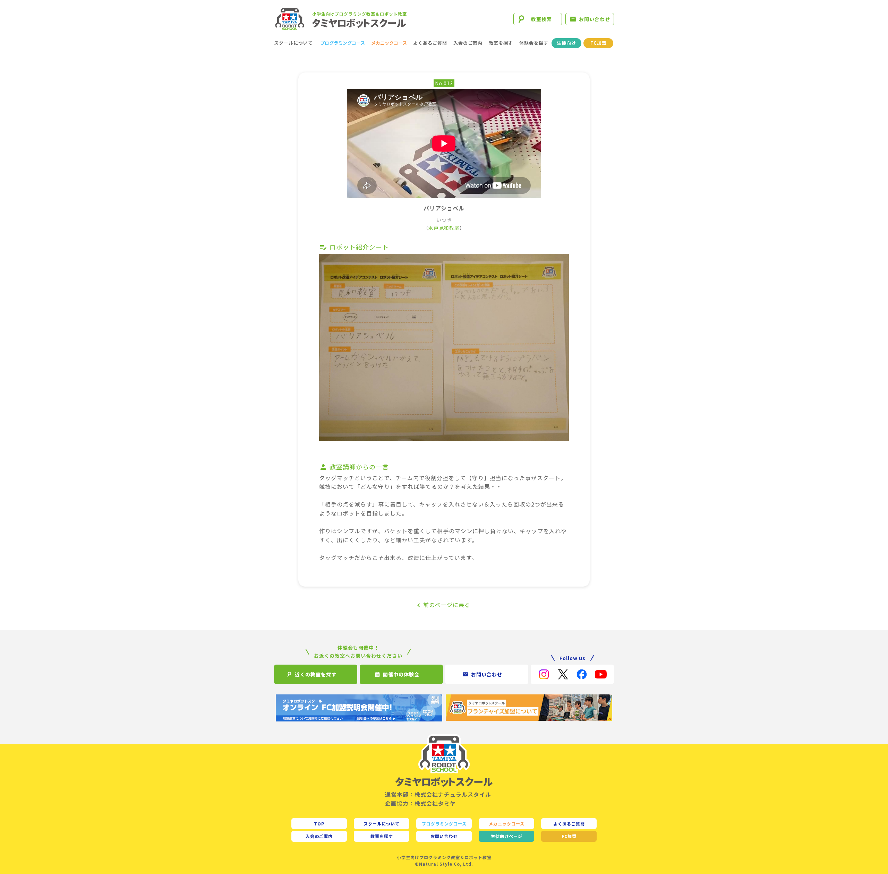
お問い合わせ (594, 19)
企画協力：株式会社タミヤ (420, 803)
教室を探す (501, 43)
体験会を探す (533, 43)
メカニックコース (389, 43)
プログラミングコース (342, 43)
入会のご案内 (468, 43)
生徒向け (566, 43)
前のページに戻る (446, 604)
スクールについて (293, 43)
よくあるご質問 (430, 43)
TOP (319, 824)
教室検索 (541, 19)
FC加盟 (598, 43)
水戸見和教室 (444, 227)
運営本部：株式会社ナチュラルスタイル (438, 794)
